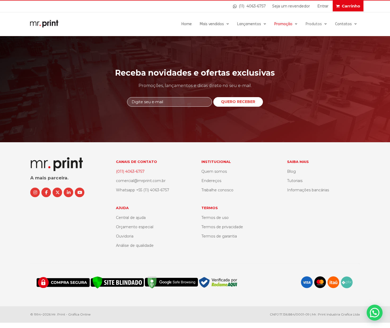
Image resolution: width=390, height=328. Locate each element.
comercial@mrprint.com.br (141, 180)
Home (186, 24)
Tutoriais (294, 180)
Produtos (314, 24)
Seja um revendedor (291, 6)
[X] (57, 192)
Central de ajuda (131, 217)
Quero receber (238, 101)
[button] (375, 313)
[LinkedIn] (68, 192)
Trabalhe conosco (217, 190)
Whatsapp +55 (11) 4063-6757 (142, 190)
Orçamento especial (134, 227)
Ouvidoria (124, 236)
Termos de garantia (219, 236)
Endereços (211, 180)
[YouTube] (79, 192)
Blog (291, 171)
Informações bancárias (308, 190)
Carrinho (351, 5)
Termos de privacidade (222, 227)
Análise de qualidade (135, 245)
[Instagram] (35, 192)
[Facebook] (46, 192)
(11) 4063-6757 (251, 6)
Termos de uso (215, 217)
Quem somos (214, 171)
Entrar (322, 6)
